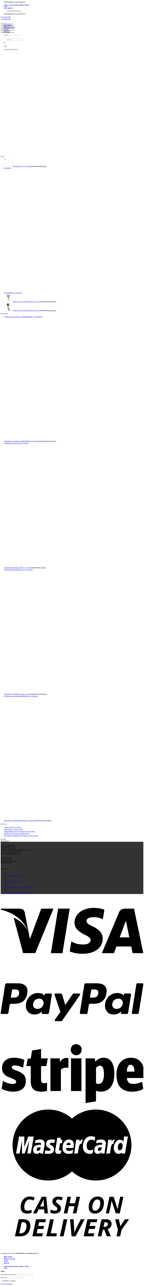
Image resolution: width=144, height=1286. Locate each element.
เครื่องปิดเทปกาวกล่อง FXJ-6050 (13, 829)
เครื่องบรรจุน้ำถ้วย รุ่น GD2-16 (13, 827)
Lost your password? (7, 1284)
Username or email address (9, 1274)
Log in (13, 1281)
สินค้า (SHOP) (8, 1256)
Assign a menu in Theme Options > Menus (16, 5)
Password (4, 1277)
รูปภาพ (6, 1261)
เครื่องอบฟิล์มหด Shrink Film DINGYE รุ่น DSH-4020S (19, 831)
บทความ (6, 1263)
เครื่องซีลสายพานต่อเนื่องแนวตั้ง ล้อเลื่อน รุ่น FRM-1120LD (21, 835)
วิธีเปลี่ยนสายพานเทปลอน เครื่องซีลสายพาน (17, 833)
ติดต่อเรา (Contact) (9, 1259)
